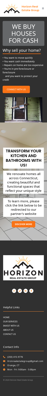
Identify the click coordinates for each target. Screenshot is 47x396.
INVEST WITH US (11, 325)
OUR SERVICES (10, 321)
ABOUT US (8, 329)
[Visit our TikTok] (20, 291)
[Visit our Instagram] (14, 291)
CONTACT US (9, 334)
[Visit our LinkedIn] (26, 291)
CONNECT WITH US (16, 89)
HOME (6, 317)
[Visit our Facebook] (31, 291)
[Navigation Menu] (44, 8)
